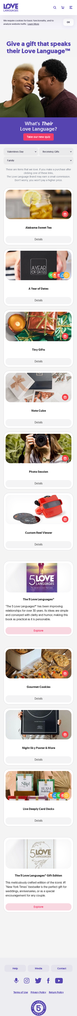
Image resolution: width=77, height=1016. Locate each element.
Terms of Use (20, 992)
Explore (38, 630)
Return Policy (56, 992)
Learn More (33, 23)
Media (38, 968)
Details (39, 239)
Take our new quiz (38, 137)
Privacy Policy (38, 992)
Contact (61, 968)
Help (15, 968)
